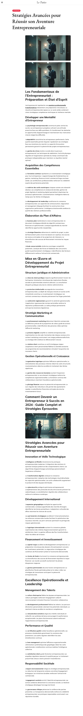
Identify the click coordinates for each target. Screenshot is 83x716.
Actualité (16, 10)
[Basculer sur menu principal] (2, 2)
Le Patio (41, 2)
